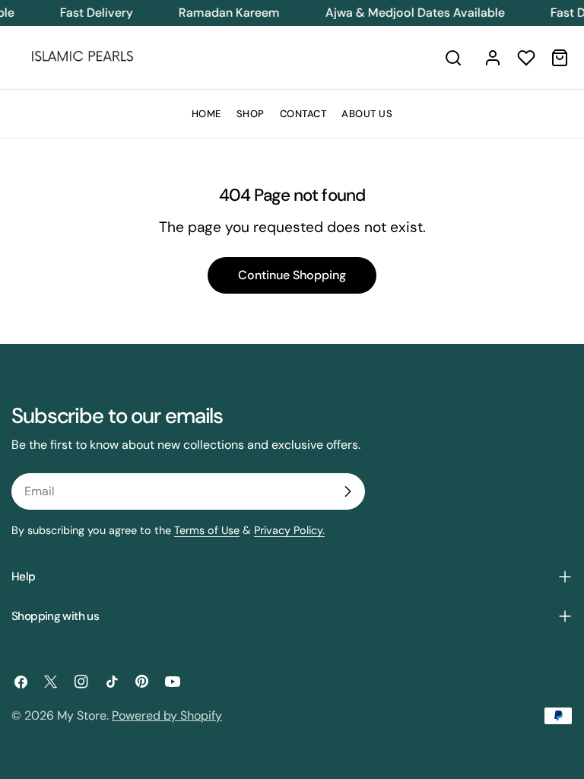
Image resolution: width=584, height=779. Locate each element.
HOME (206, 113)
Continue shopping (292, 275)
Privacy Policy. (289, 530)
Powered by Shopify (167, 715)
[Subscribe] (347, 491)
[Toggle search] (453, 58)
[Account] (493, 58)
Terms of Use (207, 530)
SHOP (250, 113)
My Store (81, 715)
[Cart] (560, 58)
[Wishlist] (526, 58)
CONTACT (303, 113)
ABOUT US (366, 113)
